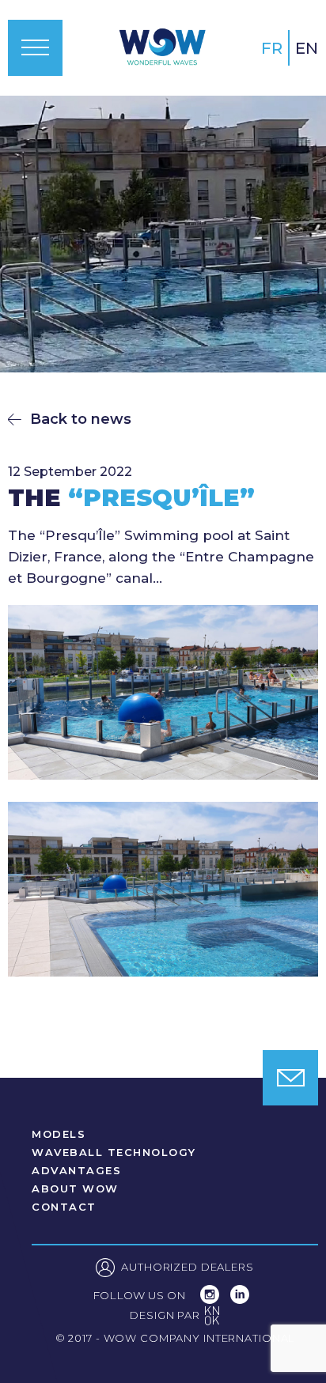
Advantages (76, 1171)
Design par (175, 1317)
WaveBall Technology (114, 1152)
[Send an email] (290, 1077)
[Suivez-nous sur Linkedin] (239, 1299)
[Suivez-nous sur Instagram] (211, 1299)
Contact (64, 1207)
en (306, 48)
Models (58, 1134)
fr (271, 48)
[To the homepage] (162, 47)
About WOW (75, 1189)
